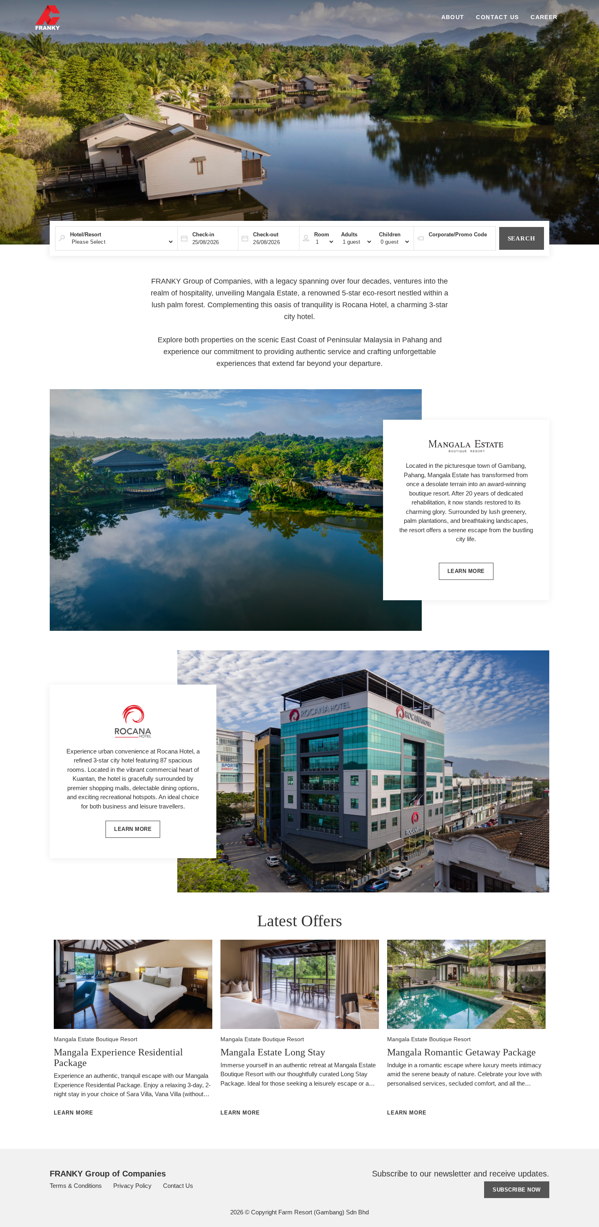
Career (544, 17)
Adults (349, 234)
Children (390, 234)
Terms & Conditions (77, 1185)
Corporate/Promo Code (458, 234)
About (453, 17)
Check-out (265, 234)
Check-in (203, 234)
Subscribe (517, 1190)
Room (321, 234)
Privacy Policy (133, 1185)
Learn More (466, 571)
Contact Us (497, 17)
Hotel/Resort (85, 234)
